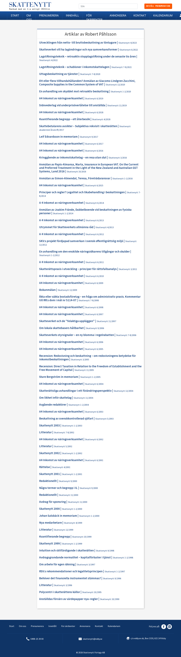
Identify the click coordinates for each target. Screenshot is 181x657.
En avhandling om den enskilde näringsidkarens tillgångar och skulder (84, 251)
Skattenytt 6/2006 (94, 342)
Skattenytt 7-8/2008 (88, 300)
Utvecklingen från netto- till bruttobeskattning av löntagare (77, 42)
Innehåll (72, 15)
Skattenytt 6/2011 (94, 262)
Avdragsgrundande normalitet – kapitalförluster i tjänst (75, 557)
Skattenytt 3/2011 (128, 269)
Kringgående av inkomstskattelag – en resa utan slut (72, 157)
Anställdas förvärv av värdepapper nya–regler (68, 599)
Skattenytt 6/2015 (94, 185)
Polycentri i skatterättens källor (59, 592)
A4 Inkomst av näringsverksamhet (61, 98)
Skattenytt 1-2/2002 (72, 453)
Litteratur (45, 432)
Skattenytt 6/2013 (94, 220)
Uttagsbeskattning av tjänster (58, 74)
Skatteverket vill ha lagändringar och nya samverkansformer (78, 49)
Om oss (29, 17)
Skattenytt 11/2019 (117, 105)
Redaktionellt (48, 481)
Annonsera (118, 15)
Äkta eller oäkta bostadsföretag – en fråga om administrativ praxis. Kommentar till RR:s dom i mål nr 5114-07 (90, 298)
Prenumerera (49, 15)
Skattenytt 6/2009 (94, 283)
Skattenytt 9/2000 (68, 481)
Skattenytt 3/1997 (86, 564)
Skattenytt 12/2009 (67, 290)
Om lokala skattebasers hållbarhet (61, 328)
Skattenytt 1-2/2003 (72, 425)
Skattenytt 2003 (49, 425)
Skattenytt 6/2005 (94, 349)
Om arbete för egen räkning (57, 564)
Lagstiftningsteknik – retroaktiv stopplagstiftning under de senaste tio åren (87, 56)
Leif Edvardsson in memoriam (58, 136)
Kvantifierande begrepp (54, 536)
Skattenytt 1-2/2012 (49, 255)
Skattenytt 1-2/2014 (63, 213)
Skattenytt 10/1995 (92, 592)
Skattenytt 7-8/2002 (64, 432)
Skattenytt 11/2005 (84, 370)
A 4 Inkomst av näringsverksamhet (61, 203)
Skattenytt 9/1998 (105, 550)
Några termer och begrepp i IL (58, 488)
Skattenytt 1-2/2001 (72, 474)
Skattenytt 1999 (49, 543)
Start (15, 15)
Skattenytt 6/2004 (94, 383)
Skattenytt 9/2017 (89, 136)
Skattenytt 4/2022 (48, 60)
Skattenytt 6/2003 (94, 411)
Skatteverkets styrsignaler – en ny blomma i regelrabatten (76, 335)
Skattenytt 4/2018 (101, 119)
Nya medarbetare (50, 522)
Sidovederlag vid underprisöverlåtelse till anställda (72, 105)
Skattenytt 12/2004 (123, 390)
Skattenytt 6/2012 (94, 234)
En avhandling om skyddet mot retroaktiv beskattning (74, 91)
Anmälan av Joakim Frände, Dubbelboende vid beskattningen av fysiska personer (85, 211)
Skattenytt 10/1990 (109, 599)
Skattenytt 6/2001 (94, 460)
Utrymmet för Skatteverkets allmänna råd (66, 227)
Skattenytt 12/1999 (63, 529)
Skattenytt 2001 (49, 474)
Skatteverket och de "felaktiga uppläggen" (67, 321)
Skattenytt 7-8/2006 (126, 335)
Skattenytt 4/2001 (61, 467)
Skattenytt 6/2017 (94, 143)
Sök (136, 6)
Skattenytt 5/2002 (63, 446)
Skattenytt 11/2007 (106, 321)
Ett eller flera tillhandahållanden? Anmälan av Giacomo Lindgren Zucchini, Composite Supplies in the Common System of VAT (87, 82)
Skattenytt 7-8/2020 (90, 74)
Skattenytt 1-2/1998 (123, 557)
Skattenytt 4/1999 (73, 522)
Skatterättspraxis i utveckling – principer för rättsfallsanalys (78, 269)
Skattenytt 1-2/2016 (122, 178)
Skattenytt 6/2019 (94, 98)
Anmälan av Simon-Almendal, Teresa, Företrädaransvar (74, 178)
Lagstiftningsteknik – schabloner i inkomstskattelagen (74, 67)
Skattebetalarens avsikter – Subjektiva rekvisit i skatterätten (78, 126)
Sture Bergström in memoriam (58, 377)
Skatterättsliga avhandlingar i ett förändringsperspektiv (75, 391)
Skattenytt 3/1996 (63, 585)
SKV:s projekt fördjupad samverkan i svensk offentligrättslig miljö (81, 241)
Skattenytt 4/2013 (104, 227)
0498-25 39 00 (37, 638)
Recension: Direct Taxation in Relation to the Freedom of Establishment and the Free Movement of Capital (90, 368)
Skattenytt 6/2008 (94, 307)
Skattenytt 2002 (49, 453)
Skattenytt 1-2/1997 (114, 571)
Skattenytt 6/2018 (94, 112)
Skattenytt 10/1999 (81, 536)
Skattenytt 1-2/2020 (121, 91)
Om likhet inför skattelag (55, 398)
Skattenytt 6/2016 (94, 150)
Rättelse (44, 467)
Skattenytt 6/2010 (94, 276)
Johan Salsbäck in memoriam (58, 516)
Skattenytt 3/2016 (117, 157)
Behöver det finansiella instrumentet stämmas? (70, 578)
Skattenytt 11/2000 (68, 495)
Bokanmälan (47, 290)
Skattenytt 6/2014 (94, 202)
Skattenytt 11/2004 (83, 397)
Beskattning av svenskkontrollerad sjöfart (66, 418)
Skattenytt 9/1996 (112, 578)
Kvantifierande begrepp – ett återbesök (64, 119)
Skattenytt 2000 (49, 509)
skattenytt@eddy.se (92, 638)
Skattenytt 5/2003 (104, 418)
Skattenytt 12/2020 (115, 84)
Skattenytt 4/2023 (127, 42)
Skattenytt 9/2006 (95, 328)
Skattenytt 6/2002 (94, 439)
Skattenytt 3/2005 (80, 359)
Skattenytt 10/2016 (76, 171)
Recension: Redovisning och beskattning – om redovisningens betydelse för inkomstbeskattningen (87, 357)
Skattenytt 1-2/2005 (90, 377)
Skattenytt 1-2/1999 (72, 543)
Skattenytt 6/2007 (94, 314)
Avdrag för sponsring (52, 502)
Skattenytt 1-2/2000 (72, 508)
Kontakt (139, 15)
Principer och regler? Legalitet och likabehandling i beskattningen (82, 192)
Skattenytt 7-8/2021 (121, 67)
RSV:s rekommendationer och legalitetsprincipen (71, 571)
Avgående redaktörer (52, 404)
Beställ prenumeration (158, 6)
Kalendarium (163, 15)
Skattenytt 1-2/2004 (78, 404)
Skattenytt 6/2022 (128, 49)
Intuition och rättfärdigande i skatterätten (66, 550)
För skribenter (94, 17)
